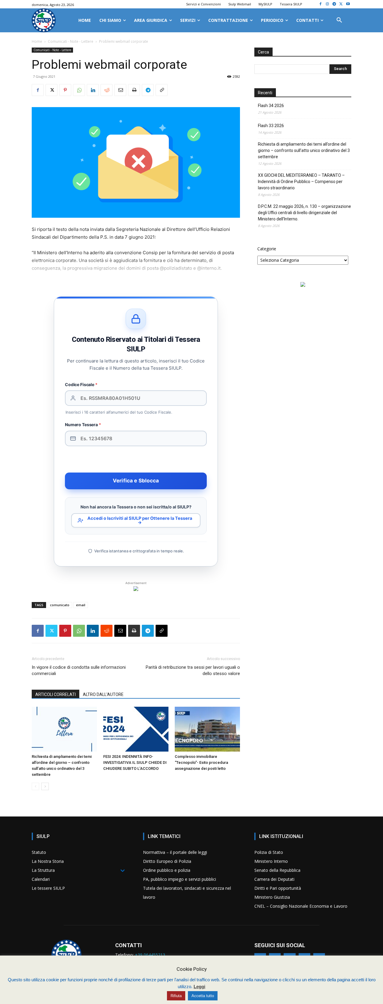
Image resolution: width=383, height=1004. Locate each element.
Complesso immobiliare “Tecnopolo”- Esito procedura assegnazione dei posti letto (201, 762)
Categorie (266, 249)
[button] (339, 20)
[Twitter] (341, 4)
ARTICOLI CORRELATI (55, 694)
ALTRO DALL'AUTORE (103, 694)
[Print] (134, 90)
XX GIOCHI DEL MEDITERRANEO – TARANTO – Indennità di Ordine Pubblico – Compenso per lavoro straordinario (301, 181)
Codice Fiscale (81, 384)
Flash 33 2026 (271, 125)
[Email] (120, 90)
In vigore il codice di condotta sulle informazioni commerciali (79, 670)
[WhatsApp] (79, 90)
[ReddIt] (107, 90)
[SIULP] (44, 20)
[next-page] (45, 786)
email (80, 605)
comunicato (59, 605)
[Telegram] (334, 4)
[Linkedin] (93, 90)
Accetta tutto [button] (203, 996)
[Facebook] (320, 4)
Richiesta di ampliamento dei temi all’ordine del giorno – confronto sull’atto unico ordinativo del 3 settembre (304, 150)
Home (37, 41)
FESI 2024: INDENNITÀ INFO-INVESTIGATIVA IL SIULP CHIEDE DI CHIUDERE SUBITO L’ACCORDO (135, 762)
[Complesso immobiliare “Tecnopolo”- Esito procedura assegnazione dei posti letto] (207, 729)
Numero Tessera (83, 424)
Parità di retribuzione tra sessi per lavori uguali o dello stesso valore (193, 670)
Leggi (199, 986)
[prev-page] (35, 786)
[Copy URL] (162, 90)
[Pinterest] (65, 90)
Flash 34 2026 (271, 105)
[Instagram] (327, 4)
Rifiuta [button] (176, 996)
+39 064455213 (150, 955)
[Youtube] (347, 4)
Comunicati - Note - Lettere (70, 41)
